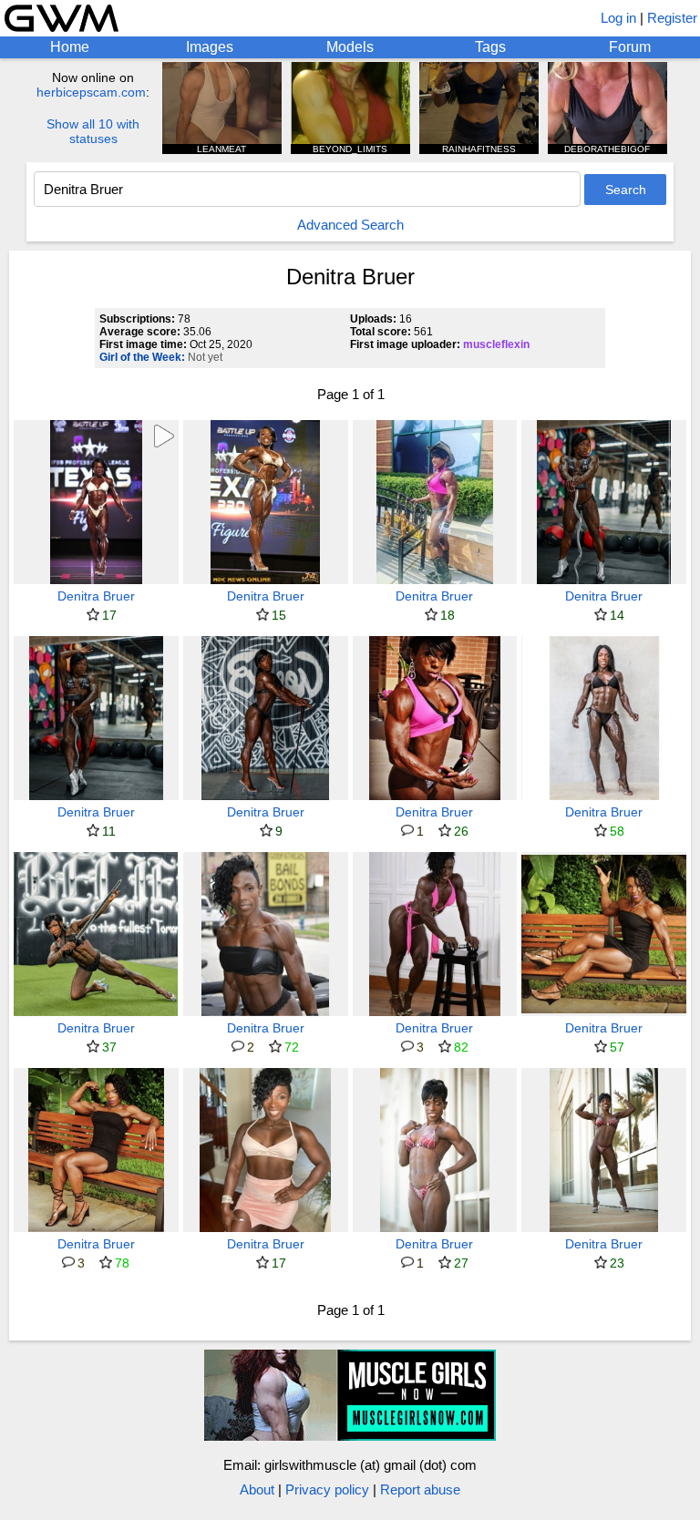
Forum (630, 47)
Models (350, 47)
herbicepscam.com (91, 92)
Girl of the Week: (142, 357)
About (257, 1489)
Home (69, 47)
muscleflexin (496, 344)
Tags (490, 47)
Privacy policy (327, 1489)
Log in (618, 18)
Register (672, 18)
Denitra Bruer (96, 596)
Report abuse (420, 1489)
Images (209, 47)
